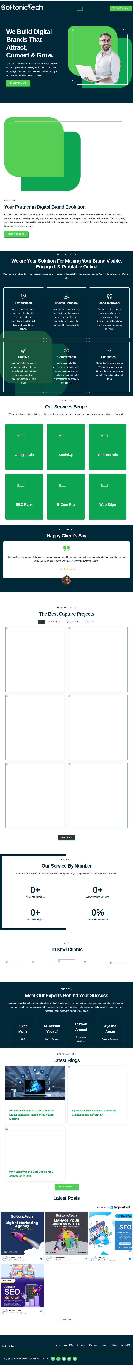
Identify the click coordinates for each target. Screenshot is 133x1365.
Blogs (114, 1345)
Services (81, 1345)
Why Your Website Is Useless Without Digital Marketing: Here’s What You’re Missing (31, 1114)
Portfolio (93, 1345)
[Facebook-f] (53, 1359)
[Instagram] (69, 1359)
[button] (22, 1237)
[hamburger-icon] (79, 8)
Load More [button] (66, 1320)
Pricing (104, 1345)
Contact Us (126, 1345)
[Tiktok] (75, 1359)
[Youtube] (64, 1359)
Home (57, 1345)
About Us (68, 1345)
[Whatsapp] (58, 1359)
